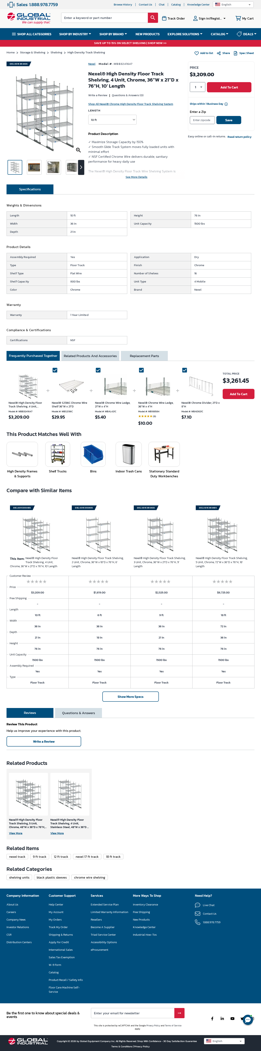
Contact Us (145, 5)
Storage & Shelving (32, 52)
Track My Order (58, 927)
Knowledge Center (198, 5)
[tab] (30, 189)
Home (11, 52)
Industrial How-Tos (145, 935)
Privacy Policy (153, 1025)
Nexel (91, 64)
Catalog (176, 5)
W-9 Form (55, 965)
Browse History (123, 5)
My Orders (55, 920)
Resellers (96, 920)
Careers (11, 912)
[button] (233, 5)
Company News (16, 920)
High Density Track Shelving (86, 52)
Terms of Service (173, 1025)
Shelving (56, 52)
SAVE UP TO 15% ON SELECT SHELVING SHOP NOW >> (130, 43)
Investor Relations (18, 927)
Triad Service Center (103, 935)
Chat (162, 5)
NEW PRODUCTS (148, 34)
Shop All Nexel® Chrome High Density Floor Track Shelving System (130, 104)
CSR (9, 935)
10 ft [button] (94, 119)
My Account (56, 912)
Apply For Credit (59, 942)
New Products (141, 920)
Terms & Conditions (122, 1046)
